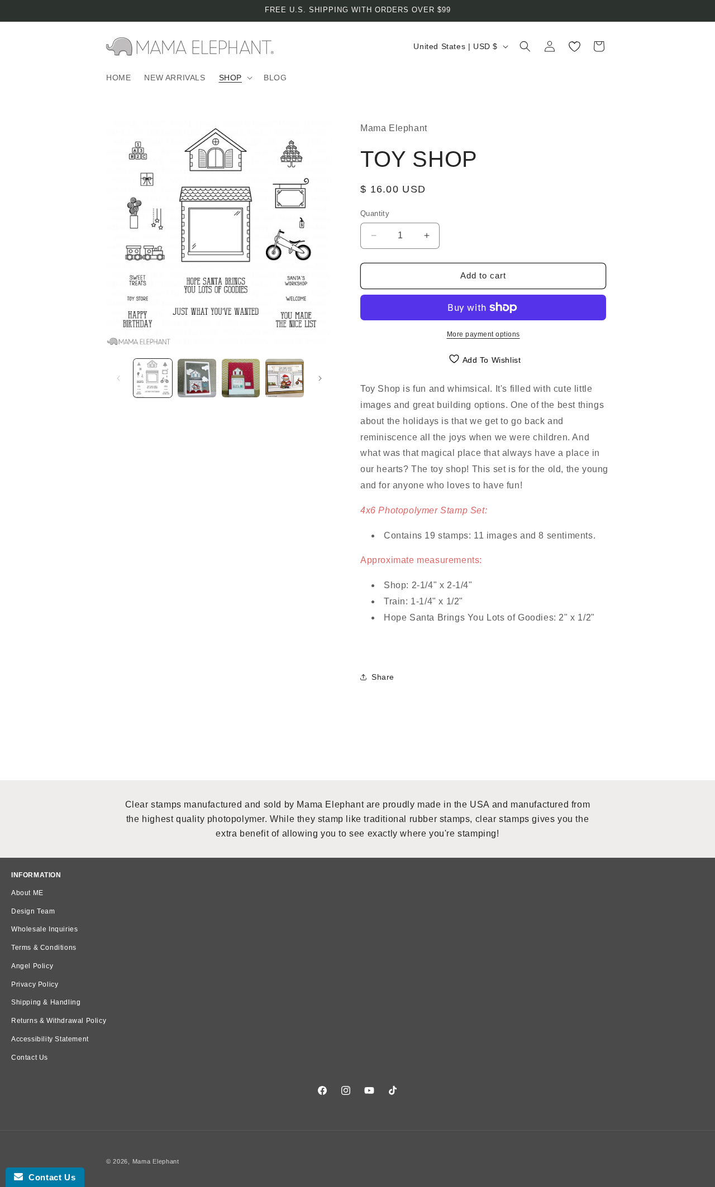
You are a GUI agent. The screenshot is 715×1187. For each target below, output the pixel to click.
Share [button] (382, 676)
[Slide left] (118, 378)
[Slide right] (320, 378)
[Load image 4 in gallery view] (284, 378)
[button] (234, 77)
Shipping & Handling (45, 1002)
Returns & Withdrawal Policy (58, 1021)
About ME (27, 893)
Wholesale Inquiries (44, 929)
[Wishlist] (574, 46)
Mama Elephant (155, 1161)
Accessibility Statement (50, 1039)
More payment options (483, 334)
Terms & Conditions (44, 947)
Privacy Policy (34, 984)
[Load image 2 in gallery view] (197, 378)
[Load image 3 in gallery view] (241, 378)
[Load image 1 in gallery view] (153, 378)
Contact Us (29, 1057)
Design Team (33, 911)
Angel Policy (32, 966)
